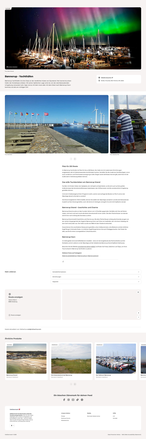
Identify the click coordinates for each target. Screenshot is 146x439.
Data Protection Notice (114, 434)
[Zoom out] (138, 317)
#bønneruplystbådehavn (69, 256)
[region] (101, 304)
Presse (63, 416)
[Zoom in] (138, 313)
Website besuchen (106, 77)
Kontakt (115, 418)
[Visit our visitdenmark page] (73, 399)
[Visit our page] (68, 399)
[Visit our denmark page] (64, 399)
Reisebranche (65, 420)
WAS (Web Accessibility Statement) (131, 434)
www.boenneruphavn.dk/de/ (86, 246)
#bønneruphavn (82, 256)
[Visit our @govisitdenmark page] (77, 399)
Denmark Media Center (93, 416)
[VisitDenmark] (15, 409)
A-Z (114, 416)
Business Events (65, 418)
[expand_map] (138, 292)
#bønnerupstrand (93, 256)
